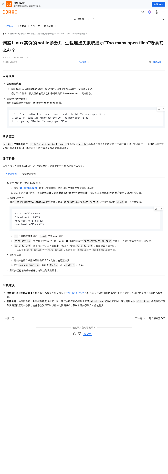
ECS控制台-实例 (28, 188)
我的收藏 (157, 62)
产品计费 (35, 26)
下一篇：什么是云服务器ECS (150, 318)
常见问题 (48, 26)
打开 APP (158, 4)
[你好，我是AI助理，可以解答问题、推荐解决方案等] (149, 12)
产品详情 (82, 62)
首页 (5, 33)
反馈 (89, 333)
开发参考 (21, 26)
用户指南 (8, 26)
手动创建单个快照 (75, 292)
